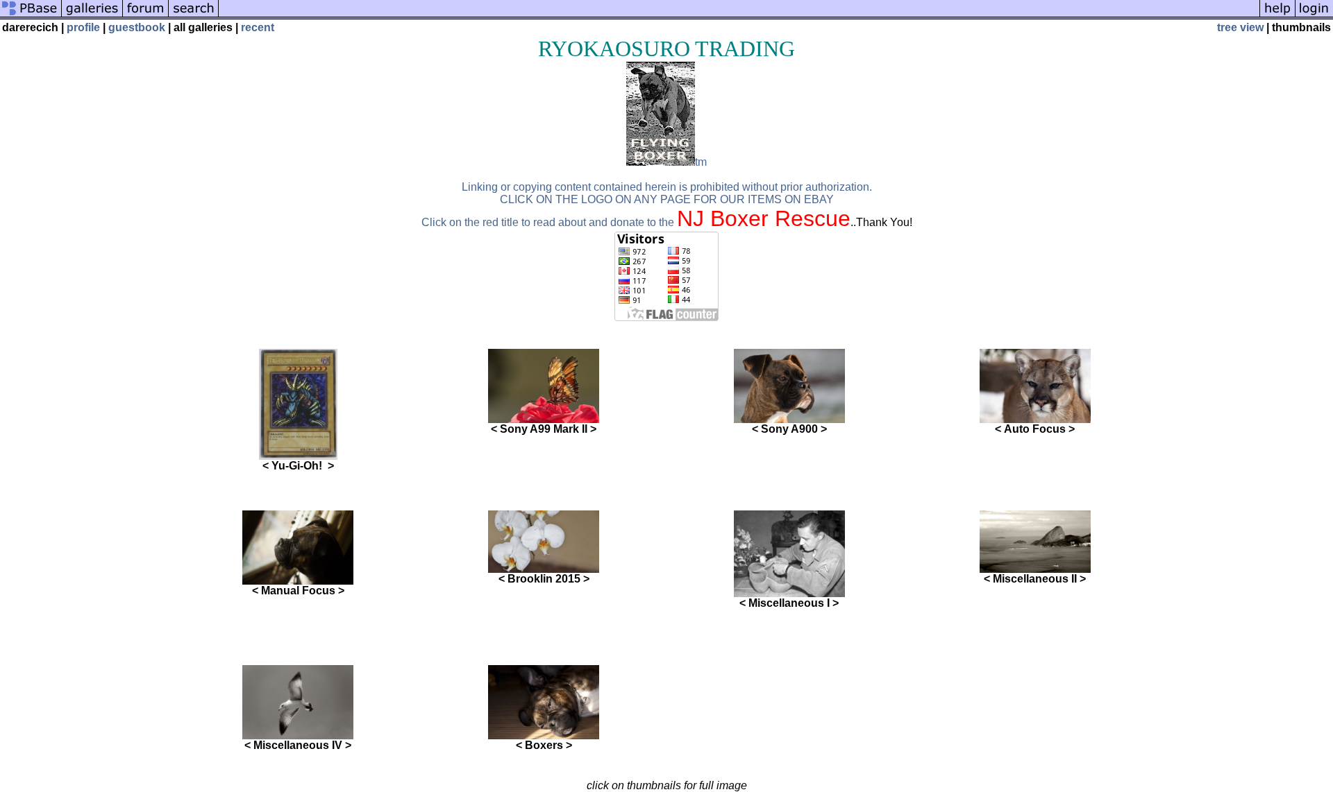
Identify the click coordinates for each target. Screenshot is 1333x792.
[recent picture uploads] (92, 15)
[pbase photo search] (194, 15)
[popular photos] (739, 15)
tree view (1240, 27)
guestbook (136, 27)
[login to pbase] (1314, 15)
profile (83, 27)
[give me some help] (1277, 15)
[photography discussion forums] (146, 15)
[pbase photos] (31, 15)
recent (257, 27)
